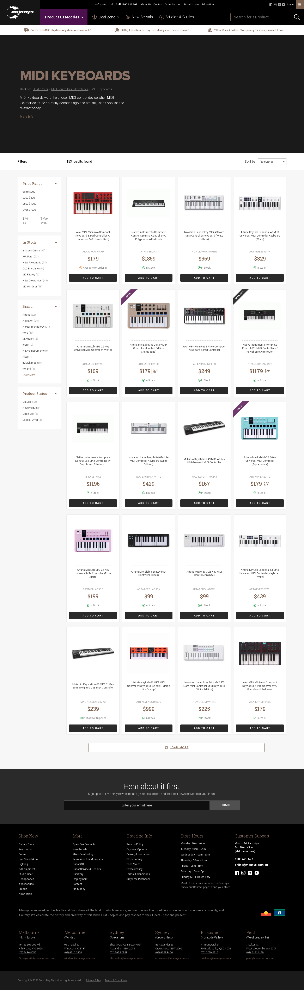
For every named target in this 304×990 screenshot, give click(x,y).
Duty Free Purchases (139, 879)
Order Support (173, 4)
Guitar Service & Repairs (87, 869)
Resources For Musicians (88, 859)
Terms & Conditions (138, 874)
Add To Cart (93, 277)
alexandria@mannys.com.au (126, 958)
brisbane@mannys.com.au (216, 958)
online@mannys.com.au (251, 864)
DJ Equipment (27, 869)
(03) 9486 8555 (27, 952)
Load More (179, 747)
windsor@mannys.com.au (79, 958)
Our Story (78, 874)
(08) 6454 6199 (255, 952)
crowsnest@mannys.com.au (172, 958)
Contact (158, 4)
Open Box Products (84, 844)
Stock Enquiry (134, 859)
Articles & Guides (179, 17)
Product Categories (62, 17)
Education (208, 4)
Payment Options (137, 849)
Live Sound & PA (28, 859)
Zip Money (79, 888)
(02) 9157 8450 (164, 952)
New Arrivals (142, 17)
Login (290, 4)
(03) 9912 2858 (73, 952)
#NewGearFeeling (83, 854)
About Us (145, 4)
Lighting (23, 864)
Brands (23, 888)
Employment (80, 879)
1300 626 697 (129, 4)
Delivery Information (138, 854)
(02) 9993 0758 (118, 952)
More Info (27, 116)
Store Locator (192, 4)
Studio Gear (25, 874)
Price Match (133, 864)
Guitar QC (78, 864)
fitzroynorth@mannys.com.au (36, 958)
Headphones (26, 879)
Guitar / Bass (26, 844)
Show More (29, 374)
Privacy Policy (134, 869)
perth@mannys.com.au (260, 958)
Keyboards (25, 849)
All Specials (25, 893)
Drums (22, 854)
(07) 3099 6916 (209, 952)
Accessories (26, 883)
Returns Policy (135, 844)
